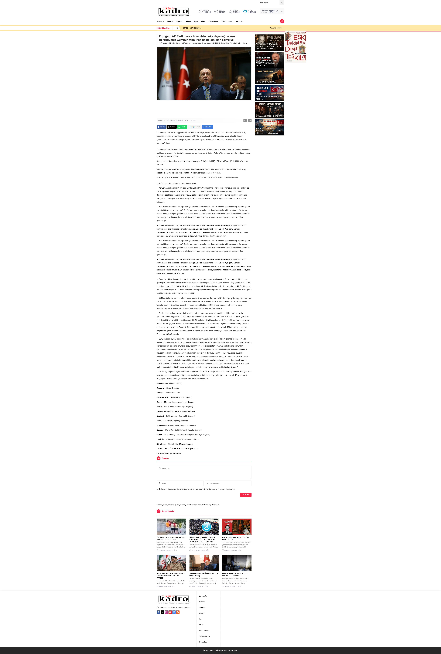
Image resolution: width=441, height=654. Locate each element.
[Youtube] (170, 612)
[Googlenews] (174, 612)
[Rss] (178, 612)
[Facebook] (158, 612)
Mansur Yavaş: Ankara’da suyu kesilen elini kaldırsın (234, 574)
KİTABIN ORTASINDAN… (192, 28)
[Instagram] (166, 612)
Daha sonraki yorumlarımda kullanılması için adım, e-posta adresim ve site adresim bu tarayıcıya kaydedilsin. (197, 489)
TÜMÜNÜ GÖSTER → (277, 28)
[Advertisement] (204, 109)
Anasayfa (164, 43)
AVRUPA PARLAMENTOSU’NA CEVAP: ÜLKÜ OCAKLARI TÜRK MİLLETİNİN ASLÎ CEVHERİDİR (202, 539)
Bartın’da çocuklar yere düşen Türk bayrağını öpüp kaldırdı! (171, 538)
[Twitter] (162, 612)
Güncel (171, 43)
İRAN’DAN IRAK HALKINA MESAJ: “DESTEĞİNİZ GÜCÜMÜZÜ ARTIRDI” (171, 575)
